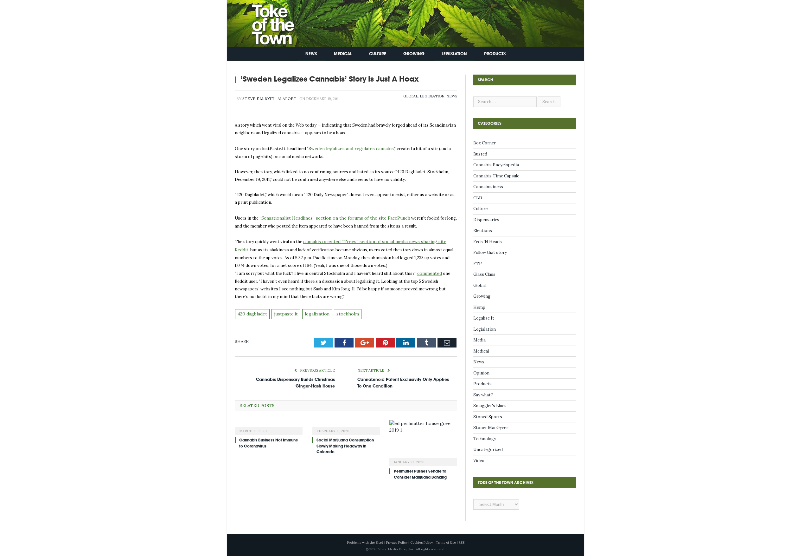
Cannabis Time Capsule (496, 176)
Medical (343, 53)
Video (478, 460)
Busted (480, 154)
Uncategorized (488, 449)
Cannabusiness (488, 186)
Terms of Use (446, 542)
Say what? (483, 395)
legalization (313, 311)
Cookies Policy (421, 542)
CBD (477, 198)
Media (479, 340)
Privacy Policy (396, 542)
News (311, 53)
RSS (461, 542)
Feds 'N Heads (487, 241)
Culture (377, 53)
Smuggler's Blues (490, 405)
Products (495, 53)
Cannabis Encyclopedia (496, 165)
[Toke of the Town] (266, 22)
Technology (484, 438)
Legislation (454, 53)
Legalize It (483, 318)
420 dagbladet (251, 311)
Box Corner (484, 143)
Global (410, 96)
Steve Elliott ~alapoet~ (270, 98)
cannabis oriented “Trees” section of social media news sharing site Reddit (376, 240)
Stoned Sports (487, 417)
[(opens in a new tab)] (269, 423)
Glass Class (484, 274)
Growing (414, 53)
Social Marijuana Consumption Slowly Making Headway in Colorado (345, 442)
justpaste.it (283, 311)
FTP (477, 263)
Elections (482, 230)
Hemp (479, 307)
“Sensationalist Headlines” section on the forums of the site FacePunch (329, 217)
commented (429, 271)
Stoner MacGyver (490, 427)
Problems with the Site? (365, 542)
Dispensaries (486, 219)
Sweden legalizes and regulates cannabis (348, 148)
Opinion (481, 373)
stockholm (341, 311)
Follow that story (490, 252)
